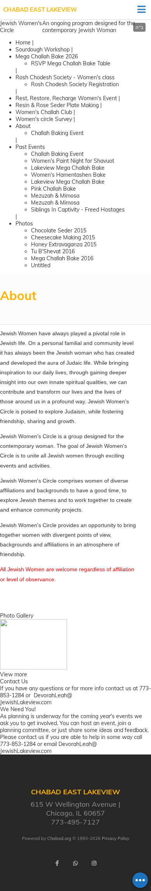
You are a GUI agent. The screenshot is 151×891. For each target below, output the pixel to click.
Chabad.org (59, 838)
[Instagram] (94, 863)
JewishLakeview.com (25, 702)
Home (23, 42)
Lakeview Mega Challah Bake (68, 167)
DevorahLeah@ (53, 695)
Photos (24, 223)
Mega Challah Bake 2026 (46, 56)
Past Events (30, 146)
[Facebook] (57, 863)
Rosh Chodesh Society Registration (75, 84)
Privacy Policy (115, 838)
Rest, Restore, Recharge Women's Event (66, 98)
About (23, 126)
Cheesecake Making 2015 (63, 237)
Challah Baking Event (57, 133)
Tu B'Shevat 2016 (53, 251)
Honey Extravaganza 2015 (63, 244)
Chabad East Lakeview (40, 9)
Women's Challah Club (44, 112)
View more (13, 674)
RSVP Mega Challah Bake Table (70, 63)
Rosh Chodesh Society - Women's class (65, 77)
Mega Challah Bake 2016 (62, 258)
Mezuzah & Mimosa (55, 195)
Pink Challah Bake (53, 188)
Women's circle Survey (43, 119)
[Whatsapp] (75, 863)
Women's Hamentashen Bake (68, 174)
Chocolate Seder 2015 (58, 230)
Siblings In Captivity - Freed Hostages (78, 209)
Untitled (40, 265)
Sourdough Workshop (42, 49)
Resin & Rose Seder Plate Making (57, 105)
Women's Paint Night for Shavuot (72, 160)
